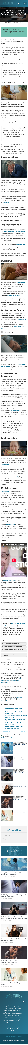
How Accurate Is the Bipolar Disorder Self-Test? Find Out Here (19, 784)
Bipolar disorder (5, 491)
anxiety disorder (20, 244)
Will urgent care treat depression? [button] (12, 643)
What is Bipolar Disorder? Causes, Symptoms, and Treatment (18, 797)
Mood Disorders (7, 835)
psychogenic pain (20, 282)
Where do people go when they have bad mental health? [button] (13, 650)
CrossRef (13, 680)
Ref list (8, 682)
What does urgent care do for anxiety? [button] (13, 646)
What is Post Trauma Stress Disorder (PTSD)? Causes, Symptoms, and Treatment (18, 770)
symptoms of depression (14, 295)
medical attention (9, 734)
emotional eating (14, 477)
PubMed (8, 680)
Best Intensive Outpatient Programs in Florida (18, 810)
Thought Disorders (8, 839)
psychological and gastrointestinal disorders (13, 231)
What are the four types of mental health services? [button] (13, 654)
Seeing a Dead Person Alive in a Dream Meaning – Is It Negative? (20, 743)
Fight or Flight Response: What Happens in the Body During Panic (19, 757)
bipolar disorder (10, 524)
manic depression (16, 410)
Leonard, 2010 (22, 319)
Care (4, 734)
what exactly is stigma (9, 580)
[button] (19, 3)
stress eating (5, 464)
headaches (6, 202)
